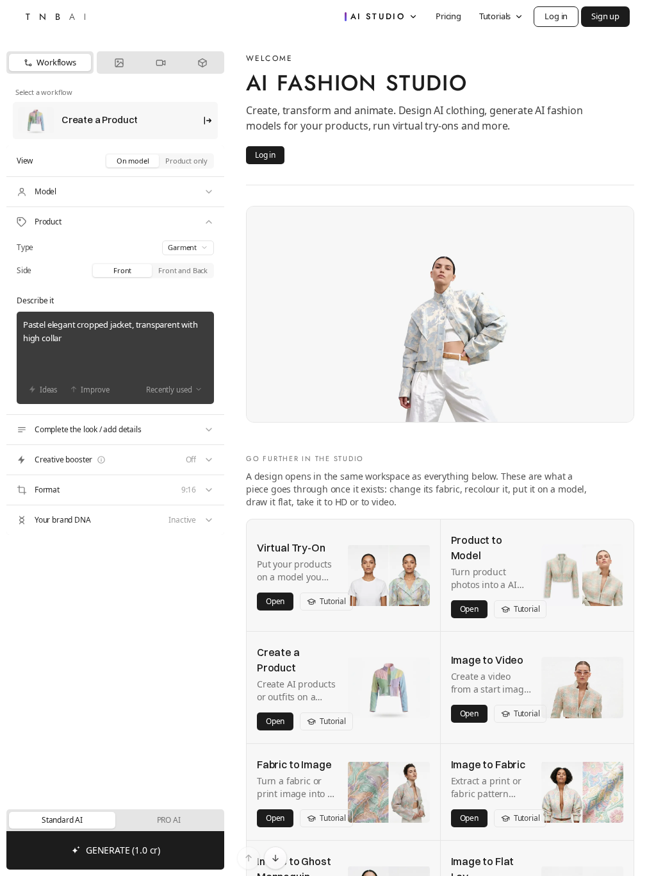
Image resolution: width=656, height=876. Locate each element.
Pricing (448, 16)
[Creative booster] (115, 460)
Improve (95, 389)
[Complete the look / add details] (115, 429)
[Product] (115, 222)
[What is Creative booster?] (101, 460)
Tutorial (333, 601)
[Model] (115, 191)
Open (275, 601)
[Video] (160, 62)
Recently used (169, 389)
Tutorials (495, 16)
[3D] (202, 62)
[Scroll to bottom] (275, 858)
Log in (556, 16)
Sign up (605, 16)
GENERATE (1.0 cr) (123, 850)
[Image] (118, 62)
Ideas (49, 389)
